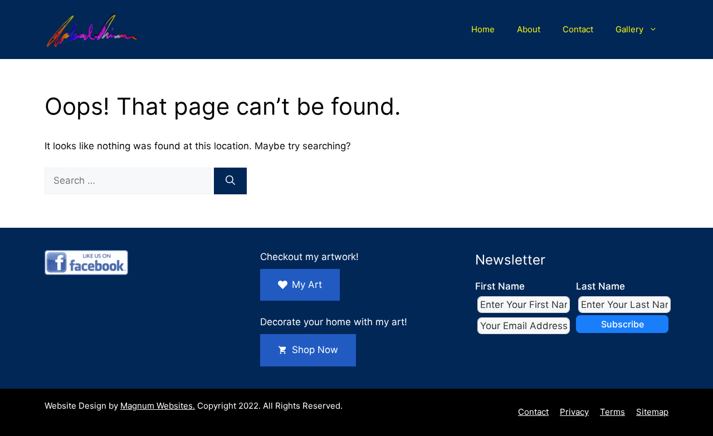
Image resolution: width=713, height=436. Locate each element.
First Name (500, 286)
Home (483, 29)
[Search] (230, 181)
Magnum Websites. (157, 405)
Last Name (600, 286)
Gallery (629, 29)
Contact (578, 29)
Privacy (574, 411)
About (528, 29)
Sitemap (652, 411)
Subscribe (622, 324)
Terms (612, 411)
